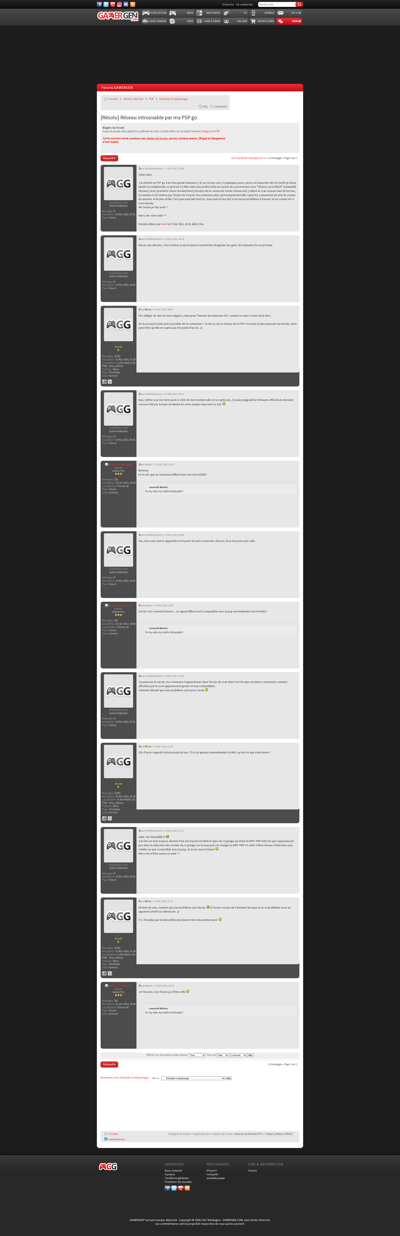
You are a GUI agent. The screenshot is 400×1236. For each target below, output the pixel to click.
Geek (190, 21)
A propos (170, 1174)
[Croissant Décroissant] (241, 1054)
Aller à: (156, 1078)
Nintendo (213, 13)
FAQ (205, 106)
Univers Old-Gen (133, 99)
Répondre (109, 158)
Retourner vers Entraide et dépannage (125, 1077)
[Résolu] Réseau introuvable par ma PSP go (149, 117)
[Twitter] (106, 4)
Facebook (167, 1187)
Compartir (212, 1174)
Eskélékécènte (153, 168)
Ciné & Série (212, 21)
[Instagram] (119, 4)
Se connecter (244, 4)
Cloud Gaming (156, 21)
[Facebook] (99, 4)
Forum (296, 21)
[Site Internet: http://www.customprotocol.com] (104, 382)
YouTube (180, 1187)
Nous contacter (173, 1170)
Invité (164, 224)
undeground (208, 131)
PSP (151, 99)
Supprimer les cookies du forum (213, 1134)
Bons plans (266, 21)
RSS (187, 1187)
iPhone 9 (211, 1170)
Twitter (173, 1187)
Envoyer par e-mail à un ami (223, 99)
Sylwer (149, 464)
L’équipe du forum (179, 1134)
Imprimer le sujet (214, 99)
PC (245, 13)
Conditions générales (177, 1178)
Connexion (220, 106)
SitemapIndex (116, 1139)
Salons (242, 21)
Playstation (157, 13)
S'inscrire (228, 4)
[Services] (132, 4)
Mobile (269, 13)
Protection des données (178, 1182)
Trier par (211, 1054)
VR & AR (296, 13)
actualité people (215, 1178)
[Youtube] (112, 4)
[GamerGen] (118, 16)
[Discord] (126, 4)
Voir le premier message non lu (248, 158)
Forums (113, 99)
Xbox (190, 13)
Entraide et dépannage (173, 99)
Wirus (148, 309)
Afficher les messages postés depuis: (167, 1054)
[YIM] (110, 382)
